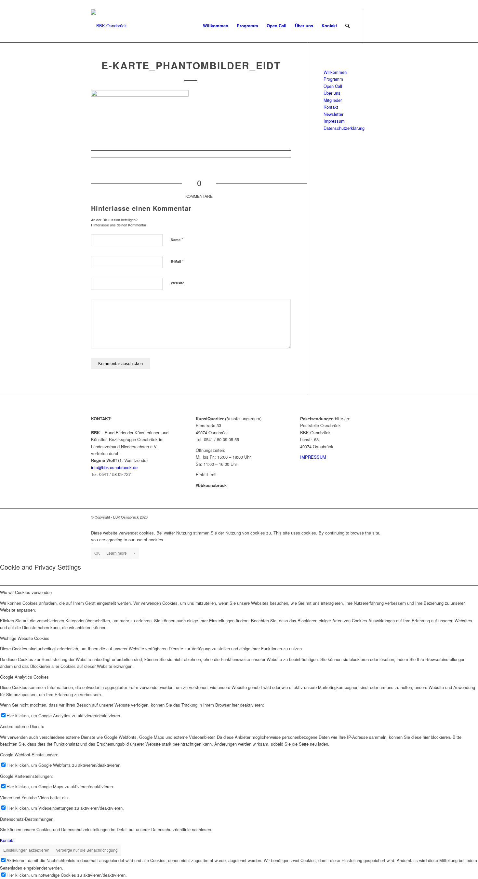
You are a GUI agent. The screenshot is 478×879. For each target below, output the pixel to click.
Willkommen (335, 72)
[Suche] (347, 25)
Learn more (116, 553)
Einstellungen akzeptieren (26, 850)
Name (177, 239)
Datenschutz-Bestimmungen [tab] (26, 819)
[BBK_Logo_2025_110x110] (109, 25)
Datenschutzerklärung (344, 128)
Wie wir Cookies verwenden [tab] (26, 592)
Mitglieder (333, 100)
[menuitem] (215, 25)
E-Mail (177, 261)
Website (177, 282)
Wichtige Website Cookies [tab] (24, 638)
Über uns (332, 93)
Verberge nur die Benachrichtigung (87, 850)
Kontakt (331, 107)
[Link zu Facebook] (372, 25)
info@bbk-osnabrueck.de (114, 467)
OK (97, 553)
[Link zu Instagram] (382, 25)
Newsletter (333, 114)
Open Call (333, 86)
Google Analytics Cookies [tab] (24, 677)
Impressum (334, 121)
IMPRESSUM (313, 457)
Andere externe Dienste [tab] (22, 726)
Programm (333, 79)
